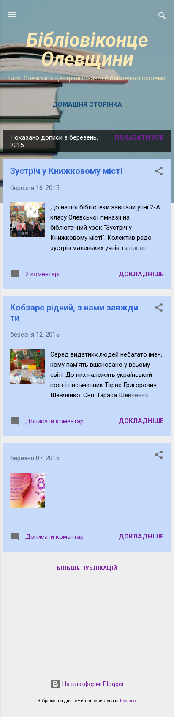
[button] (159, 172)
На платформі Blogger (92, 684)
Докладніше (141, 274)
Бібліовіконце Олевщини (87, 49)
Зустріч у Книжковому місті (66, 171)
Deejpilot (128, 700)
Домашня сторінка (87, 104)
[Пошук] (162, 17)
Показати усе (139, 137)
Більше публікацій (87, 568)
